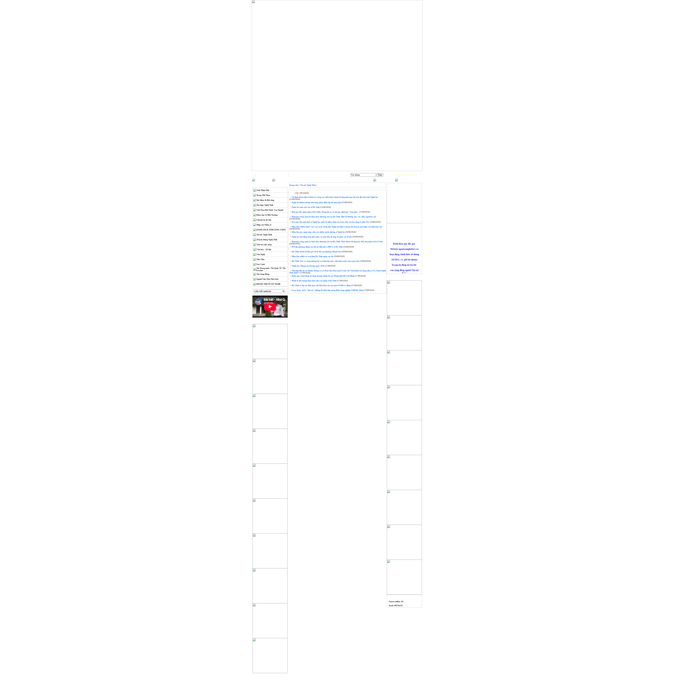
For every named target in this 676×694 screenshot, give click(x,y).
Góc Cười (260, 264)
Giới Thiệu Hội (262, 190)
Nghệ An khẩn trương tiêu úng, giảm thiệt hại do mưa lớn (316, 202)
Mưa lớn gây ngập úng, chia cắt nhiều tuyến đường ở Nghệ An (318, 232)
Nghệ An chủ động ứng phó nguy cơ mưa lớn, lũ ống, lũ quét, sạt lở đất (321, 237)
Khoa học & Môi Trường (267, 215)
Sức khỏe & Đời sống (265, 200)
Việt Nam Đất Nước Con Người (269, 210)
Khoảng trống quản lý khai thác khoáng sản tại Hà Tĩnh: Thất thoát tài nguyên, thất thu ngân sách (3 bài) (337, 241)
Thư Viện (260, 259)
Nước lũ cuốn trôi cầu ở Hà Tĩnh (305, 207)
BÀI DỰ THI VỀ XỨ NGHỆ (268, 284)
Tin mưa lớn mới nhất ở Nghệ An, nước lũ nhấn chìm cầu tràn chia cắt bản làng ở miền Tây (330, 222)
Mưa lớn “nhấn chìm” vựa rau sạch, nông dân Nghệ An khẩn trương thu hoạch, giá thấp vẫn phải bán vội (336, 227)
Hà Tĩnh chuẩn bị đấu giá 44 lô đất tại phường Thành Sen (316, 251)
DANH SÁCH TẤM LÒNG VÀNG (271, 230)
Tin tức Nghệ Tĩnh (264, 235)
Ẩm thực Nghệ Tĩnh (264, 205)
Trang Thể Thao (263, 195)
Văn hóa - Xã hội (263, 249)
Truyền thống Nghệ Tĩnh (266, 240)
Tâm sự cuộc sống (264, 244)
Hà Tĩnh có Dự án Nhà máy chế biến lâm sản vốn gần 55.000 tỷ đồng (321, 285)
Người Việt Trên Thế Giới (267, 279)
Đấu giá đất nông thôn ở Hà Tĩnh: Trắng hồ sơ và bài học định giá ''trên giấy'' (325, 212)
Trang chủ (272, 175)
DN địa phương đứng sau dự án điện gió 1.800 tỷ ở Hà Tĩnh (317, 247)
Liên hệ (305, 175)
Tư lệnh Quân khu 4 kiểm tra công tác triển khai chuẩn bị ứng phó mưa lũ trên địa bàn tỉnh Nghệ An (334, 197)
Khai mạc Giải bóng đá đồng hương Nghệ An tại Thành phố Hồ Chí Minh (322, 276)
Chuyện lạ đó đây (263, 220)
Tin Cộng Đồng (263, 274)
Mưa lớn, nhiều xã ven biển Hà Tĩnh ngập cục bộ (312, 256)
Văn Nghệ (260, 254)
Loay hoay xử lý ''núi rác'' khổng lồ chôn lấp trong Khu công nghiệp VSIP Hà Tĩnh (327, 290)
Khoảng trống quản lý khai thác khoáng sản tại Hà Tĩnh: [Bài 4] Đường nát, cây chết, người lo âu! (333, 217)
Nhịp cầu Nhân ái (263, 225)
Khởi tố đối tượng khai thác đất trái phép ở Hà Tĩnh (313, 281)
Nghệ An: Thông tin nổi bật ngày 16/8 (307, 266)
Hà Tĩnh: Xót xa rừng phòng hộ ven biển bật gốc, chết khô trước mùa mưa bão (325, 261)
